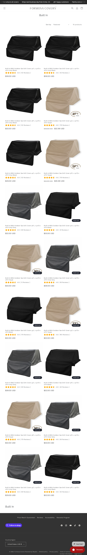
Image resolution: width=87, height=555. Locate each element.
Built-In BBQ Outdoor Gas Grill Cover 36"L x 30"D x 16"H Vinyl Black (23, 121)
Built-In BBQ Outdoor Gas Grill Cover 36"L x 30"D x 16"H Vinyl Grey (61, 436)
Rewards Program (63, 518)
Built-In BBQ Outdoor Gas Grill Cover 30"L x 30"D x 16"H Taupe (23, 279)
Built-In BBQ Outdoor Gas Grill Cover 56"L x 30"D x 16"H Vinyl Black (61, 488)
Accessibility (50, 518)
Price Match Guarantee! (26, 518)
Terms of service (65, 551)
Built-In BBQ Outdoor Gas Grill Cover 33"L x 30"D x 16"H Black (23, 331)
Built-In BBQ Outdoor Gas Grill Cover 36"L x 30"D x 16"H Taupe (23, 436)
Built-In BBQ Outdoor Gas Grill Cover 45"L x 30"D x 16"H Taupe (61, 121)
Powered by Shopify (31, 551)
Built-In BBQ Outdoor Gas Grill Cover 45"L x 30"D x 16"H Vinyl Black (23, 174)
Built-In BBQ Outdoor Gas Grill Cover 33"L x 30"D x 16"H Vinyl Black (61, 69)
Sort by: (48, 25)
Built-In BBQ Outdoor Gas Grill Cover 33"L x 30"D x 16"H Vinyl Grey (23, 383)
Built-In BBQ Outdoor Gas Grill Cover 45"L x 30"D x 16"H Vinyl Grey (23, 488)
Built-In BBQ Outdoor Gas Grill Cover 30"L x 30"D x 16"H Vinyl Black (23, 69)
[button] (4, 8)
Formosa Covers (19, 551)
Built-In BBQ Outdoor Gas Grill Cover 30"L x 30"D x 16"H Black (61, 226)
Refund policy (43, 551)
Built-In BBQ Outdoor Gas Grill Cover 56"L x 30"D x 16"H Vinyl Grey (23, 226)
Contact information (66, 554)
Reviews (40, 518)
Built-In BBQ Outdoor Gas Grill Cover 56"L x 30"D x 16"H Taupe (61, 174)
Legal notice (78, 554)
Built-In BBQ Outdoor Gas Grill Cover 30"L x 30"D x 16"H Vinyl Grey (61, 279)
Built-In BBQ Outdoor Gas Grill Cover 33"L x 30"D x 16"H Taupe (61, 331)
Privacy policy (54, 551)
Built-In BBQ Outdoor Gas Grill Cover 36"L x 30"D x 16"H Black (61, 383)
